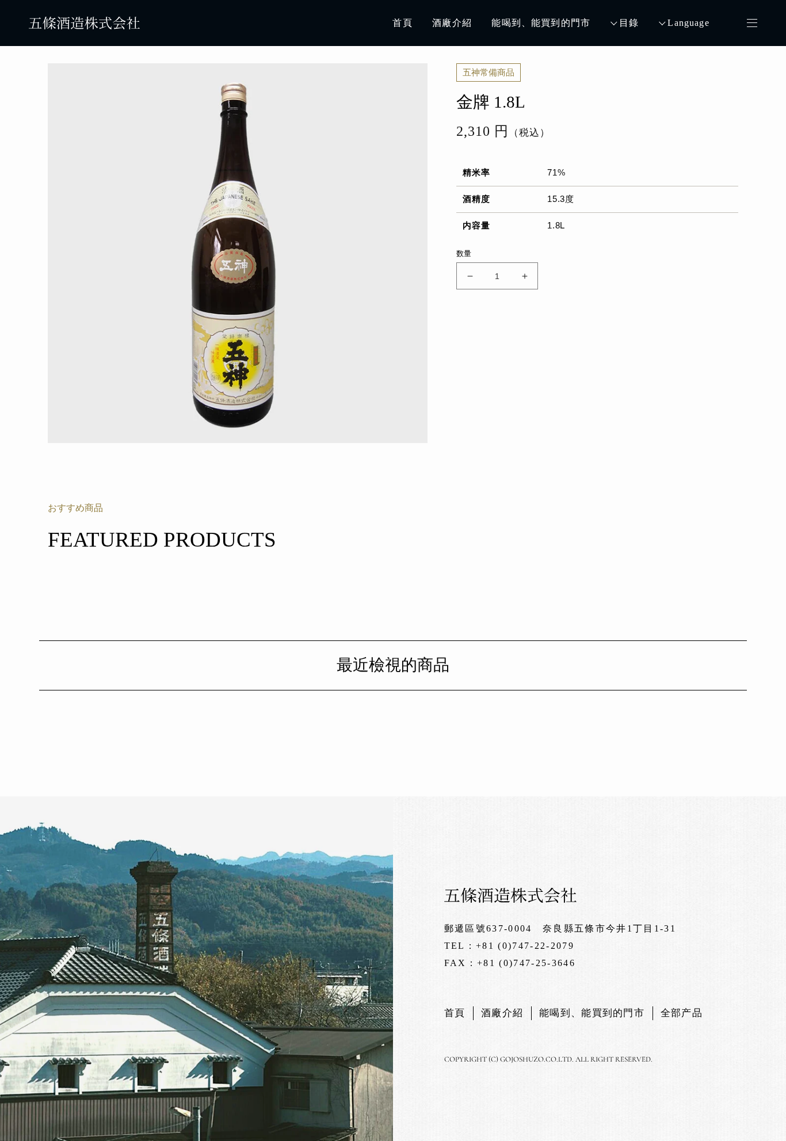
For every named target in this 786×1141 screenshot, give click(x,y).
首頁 (402, 23)
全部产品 (682, 1013)
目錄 (629, 23)
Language (688, 23)
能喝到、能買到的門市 (540, 23)
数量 (464, 253)
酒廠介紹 (452, 23)
